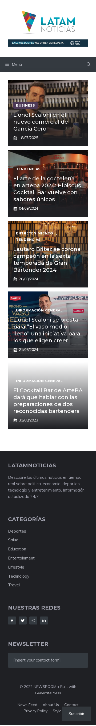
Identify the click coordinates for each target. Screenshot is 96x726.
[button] (88, 64)
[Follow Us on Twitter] (23, 620)
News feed (27, 704)
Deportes (17, 531)
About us (51, 704)
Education (17, 548)
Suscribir (76, 713)
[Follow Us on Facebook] (12, 620)
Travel (14, 584)
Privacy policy (35, 710)
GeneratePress (48, 693)
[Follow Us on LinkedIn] (44, 620)
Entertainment (21, 558)
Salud (13, 539)
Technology (18, 576)
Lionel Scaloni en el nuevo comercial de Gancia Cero (40, 122)
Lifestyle (16, 567)
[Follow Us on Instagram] (33, 620)
